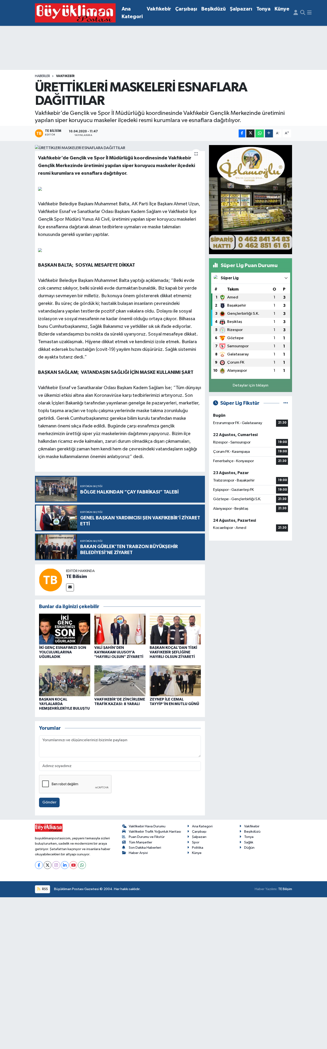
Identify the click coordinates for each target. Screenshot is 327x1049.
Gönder (49, 802)
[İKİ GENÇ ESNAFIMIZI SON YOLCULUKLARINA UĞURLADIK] (64, 629)
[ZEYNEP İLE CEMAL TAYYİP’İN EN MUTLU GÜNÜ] (175, 681)
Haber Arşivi (138, 853)
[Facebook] (39, 865)
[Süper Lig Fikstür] (285, 403)
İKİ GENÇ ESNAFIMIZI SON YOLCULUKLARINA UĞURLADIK (62, 652)
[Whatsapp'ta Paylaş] (259, 133)
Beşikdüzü (213, 8)
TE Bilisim (76, 576)
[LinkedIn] (65, 865)
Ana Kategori (132, 12)
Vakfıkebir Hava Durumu (147, 826)
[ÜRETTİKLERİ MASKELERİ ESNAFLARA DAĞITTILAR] (120, 148)
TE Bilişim (285, 889)
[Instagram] (56, 865)
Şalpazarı (241, 8)
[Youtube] (73, 865)
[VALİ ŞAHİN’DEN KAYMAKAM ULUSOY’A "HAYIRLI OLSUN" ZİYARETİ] (120, 629)
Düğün (249, 847)
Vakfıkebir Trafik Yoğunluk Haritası (155, 831)
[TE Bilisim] (50, 580)
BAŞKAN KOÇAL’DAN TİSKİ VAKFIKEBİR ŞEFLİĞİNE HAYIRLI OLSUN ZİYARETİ (173, 652)
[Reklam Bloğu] (250, 199)
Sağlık (248, 842)
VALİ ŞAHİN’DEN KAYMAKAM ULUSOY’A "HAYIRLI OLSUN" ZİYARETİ (118, 652)
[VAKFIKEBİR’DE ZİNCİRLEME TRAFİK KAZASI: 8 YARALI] (120, 681)
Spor (195, 842)
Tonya (263, 8)
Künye (282, 8)
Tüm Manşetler (140, 842)
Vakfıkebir (159, 8)
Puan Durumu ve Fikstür (147, 837)
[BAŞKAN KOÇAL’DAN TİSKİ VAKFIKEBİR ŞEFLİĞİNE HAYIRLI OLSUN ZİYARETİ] (175, 629)
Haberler (42, 76)
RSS (44, 889)
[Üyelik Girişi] (295, 13)
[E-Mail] (70, 587)
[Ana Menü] (309, 13)
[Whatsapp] (82, 865)
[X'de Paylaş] (250, 133)
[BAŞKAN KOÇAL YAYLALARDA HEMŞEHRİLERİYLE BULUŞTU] (64, 681)
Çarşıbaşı (186, 8)
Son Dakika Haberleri (145, 847)
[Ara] (302, 13)
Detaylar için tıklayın (250, 385)
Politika (197, 847)
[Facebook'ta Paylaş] (242, 133)
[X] (47, 865)
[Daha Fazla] (269, 133)
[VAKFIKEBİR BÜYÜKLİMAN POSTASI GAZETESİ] (75, 13)
